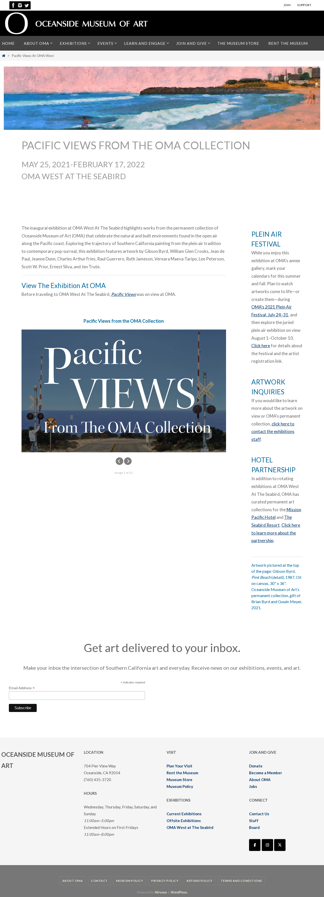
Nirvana (161, 892)
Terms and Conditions (241, 881)
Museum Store (179, 779)
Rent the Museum (182, 772)
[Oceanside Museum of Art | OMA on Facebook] (254, 845)
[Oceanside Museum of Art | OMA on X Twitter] (280, 845)
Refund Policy (200, 881)
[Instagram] (20, 5)
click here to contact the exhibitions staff (272, 431)
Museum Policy (180, 786)
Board (254, 827)
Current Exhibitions (184, 813)
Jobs (253, 786)
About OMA (260, 779)
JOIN (287, 5)
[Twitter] (27, 5)
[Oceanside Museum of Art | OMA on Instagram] (267, 845)
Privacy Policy (164, 881)
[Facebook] (13, 5)
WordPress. (179, 892)
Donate (255, 766)
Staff (253, 820)
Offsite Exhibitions (184, 820)
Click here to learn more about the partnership (275, 532)
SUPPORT (304, 5)
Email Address (22, 688)
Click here (260, 345)
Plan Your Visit (179, 766)
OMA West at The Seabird (190, 827)
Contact (99, 881)
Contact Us (259, 813)
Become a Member (265, 772)
